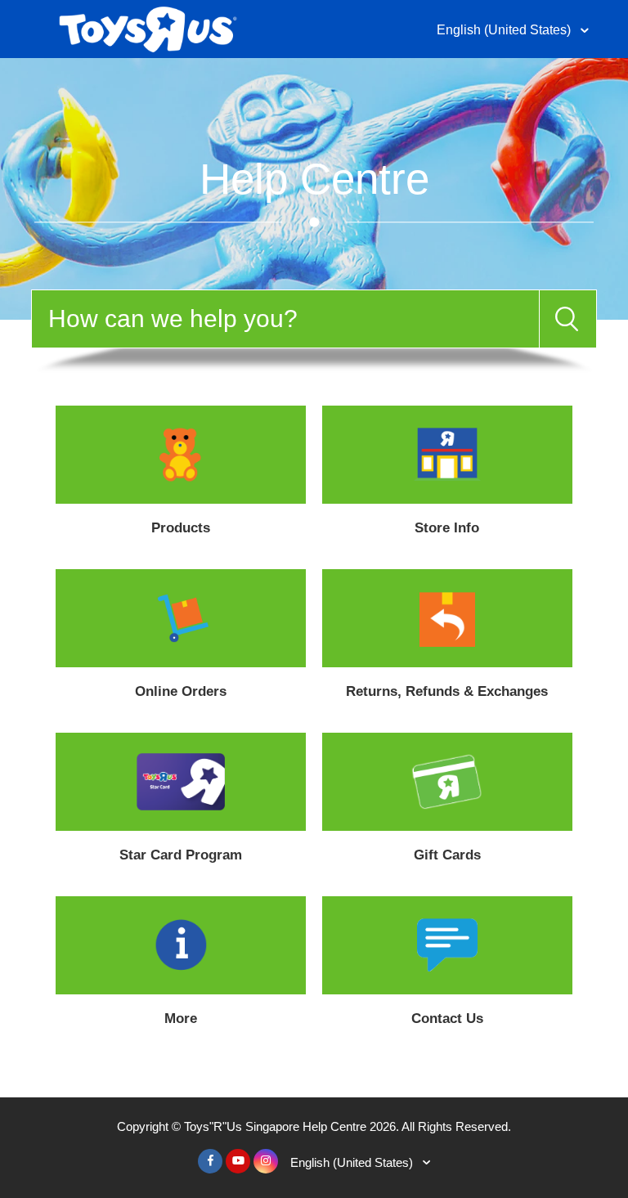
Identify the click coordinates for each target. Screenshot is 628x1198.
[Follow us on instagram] (265, 1161)
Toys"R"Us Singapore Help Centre (275, 1126)
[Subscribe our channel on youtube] (238, 1161)
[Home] (147, 27)
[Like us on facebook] (210, 1161)
